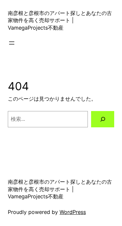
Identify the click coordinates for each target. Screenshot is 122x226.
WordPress (73, 212)
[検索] (102, 119)
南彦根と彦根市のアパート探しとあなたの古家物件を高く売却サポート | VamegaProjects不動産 (60, 20)
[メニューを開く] (12, 43)
